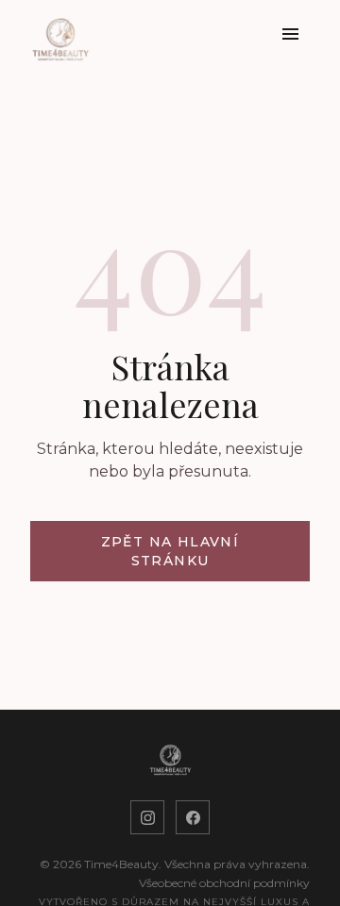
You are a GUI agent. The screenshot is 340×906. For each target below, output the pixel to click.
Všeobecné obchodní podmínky (224, 883)
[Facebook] (193, 817)
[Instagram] (147, 817)
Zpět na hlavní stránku (170, 551)
